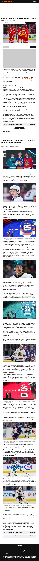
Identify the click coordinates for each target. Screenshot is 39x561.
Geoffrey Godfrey (6, 20)
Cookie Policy (5, 551)
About (4, 548)
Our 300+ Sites (33, 548)
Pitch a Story (13, 550)
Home (4, 131)
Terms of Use (33, 550)
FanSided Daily (6, 550)
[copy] (9, 22)
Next (33, 47)
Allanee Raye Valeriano (7, 146)
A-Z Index (32, 551)
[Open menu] (2, 1)
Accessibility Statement (24, 551)
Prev (6, 47)
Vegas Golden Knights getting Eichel (26, 78)
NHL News (8, 131)
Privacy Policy (22, 550)
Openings (13, 548)
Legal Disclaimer (14, 551)
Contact (21, 548)
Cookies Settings (6, 553)
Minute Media (7, 556)
